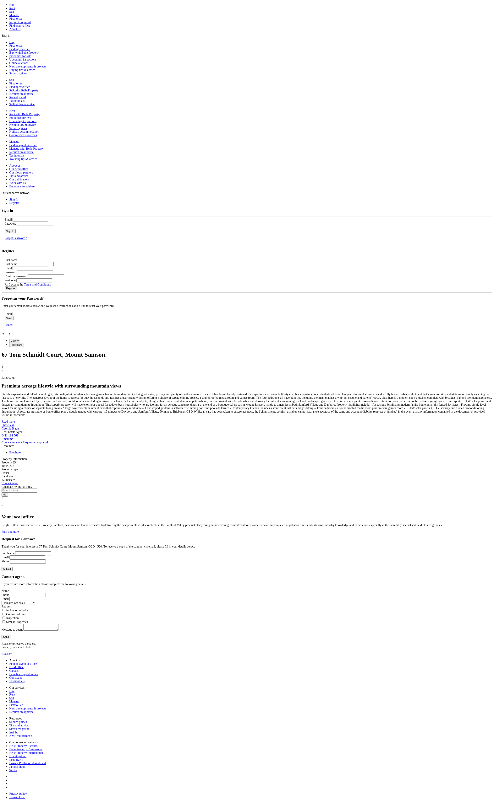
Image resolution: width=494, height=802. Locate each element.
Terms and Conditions (37, 284)
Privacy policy (18, 793)
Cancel (9, 325)
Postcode (10, 280)
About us (14, 29)
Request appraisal (20, 22)
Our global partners (21, 172)
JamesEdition (17, 766)
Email (8, 219)
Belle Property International (26, 752)
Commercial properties (23, 135)
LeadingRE (16, 759)
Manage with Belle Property (26, 148)
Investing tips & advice (23, 159)
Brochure (15, 452)
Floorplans (16, 344)
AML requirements (20, 735)
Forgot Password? (16, 238)
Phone (5, 561)
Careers (14, 670)
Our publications (19, 179)
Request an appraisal (21, 93)
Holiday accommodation (24, 131)
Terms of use (17, 797)
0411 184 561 (10, 435)
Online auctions (18, 63)
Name (5, 590)
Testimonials (17, 100)
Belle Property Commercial (25, 749)
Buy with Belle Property (24, 52)
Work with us (17, 182)
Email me (7, 439)
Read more (8, 421)
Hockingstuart (17, 756)
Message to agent (12, 629)
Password (10, 223)
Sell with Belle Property (23, 90)
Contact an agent (12, 442)
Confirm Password (16, 276)
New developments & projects (27, 66)
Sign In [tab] (13, 199)
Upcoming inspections (22, 59)
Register (7, 653)
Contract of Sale (16, 614)
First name (11, 260)
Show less (8, 425)
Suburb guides (18, 73)
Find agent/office (19, 25)
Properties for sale (20, 56)
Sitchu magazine (19, 728)
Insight (13, 732)
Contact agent (10, 483)
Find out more (10, 531)
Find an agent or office (23, 145)
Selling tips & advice (22, 104)
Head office (16, 667)
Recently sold (17, 97)
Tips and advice (18, 176)
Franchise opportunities (23, 674)
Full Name (8, 553)
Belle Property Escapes (23, 745)
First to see (15, 18)
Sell (11, 11)
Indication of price (17, 610)
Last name (11, 264)
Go (4, 494)
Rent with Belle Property (24, 114)
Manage (14, 15)
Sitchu (13, 770)
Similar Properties (17, 621)
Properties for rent (20, 117)
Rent (12, 8)
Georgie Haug (10, 428)
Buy (11, 4)
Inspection (12, 618)
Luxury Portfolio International (27, 763)
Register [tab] (14, 203)
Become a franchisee (22, 186)
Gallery (15, 340)
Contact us (15, 677)
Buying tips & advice (22, 70)
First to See (16, 705)
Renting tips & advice (22, 124)
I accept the (30, 284)
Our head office (18, 169)
